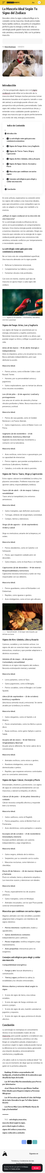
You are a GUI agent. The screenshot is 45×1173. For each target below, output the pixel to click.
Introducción (12, 133)
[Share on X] (11, 41)
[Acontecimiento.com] (13, 2)
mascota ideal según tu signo (13, 1123)
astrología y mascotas (17, 1119)
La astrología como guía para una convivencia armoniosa (21, 139)
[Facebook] (41, 1153)
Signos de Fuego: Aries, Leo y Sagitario (24, 146)
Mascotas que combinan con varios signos (21, 172)
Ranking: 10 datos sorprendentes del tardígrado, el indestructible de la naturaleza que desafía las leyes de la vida (22, 1075)
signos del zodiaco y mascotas (14, 1129)
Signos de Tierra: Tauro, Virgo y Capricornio (20, 152)
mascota (6, 1036)
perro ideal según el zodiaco (13, 1126)
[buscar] (29, 2)
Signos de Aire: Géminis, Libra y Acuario (24, 159)
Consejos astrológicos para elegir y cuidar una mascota (21, 180)
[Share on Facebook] (7, 41)
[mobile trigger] (4, 2)
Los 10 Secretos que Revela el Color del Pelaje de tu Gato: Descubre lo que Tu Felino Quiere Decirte (21, 1100)
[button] (15, 41)
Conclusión (11, 189)
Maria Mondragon (10, 47)
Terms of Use (15, 1169)
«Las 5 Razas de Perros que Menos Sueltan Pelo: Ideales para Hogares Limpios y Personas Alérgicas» (21, 1090)
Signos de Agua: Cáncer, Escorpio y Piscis (21, 165)
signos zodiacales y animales (13, 1133)
